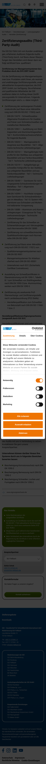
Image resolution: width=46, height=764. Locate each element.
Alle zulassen (23, 416)
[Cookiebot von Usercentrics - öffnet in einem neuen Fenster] (32, 328)
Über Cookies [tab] (37, 336)
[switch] (39, 388)
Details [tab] (22, 336)
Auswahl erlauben (23, 424)
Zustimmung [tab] (9, 336)
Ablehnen (23, 433)
